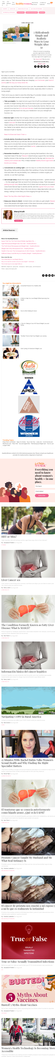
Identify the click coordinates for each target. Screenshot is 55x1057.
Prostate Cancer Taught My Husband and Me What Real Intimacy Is (26, 859)
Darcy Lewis (7, 587)
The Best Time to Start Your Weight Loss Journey (34, 336)
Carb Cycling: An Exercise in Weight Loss (31, 348)
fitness (3, 268)
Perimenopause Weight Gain (38, 443)
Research (25, 156)
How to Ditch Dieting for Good (29, 311)
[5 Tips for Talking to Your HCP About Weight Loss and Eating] (11, 328)
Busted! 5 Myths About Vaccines (19, 1004)
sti (2, 969)
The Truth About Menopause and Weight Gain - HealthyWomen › (20, 246)
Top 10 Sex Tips (31, 442)
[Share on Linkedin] (44, 66)
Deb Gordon (7, 722)
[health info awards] (29, 426)
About (48, 3)
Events (5, 8)
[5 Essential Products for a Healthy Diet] (11, 290)
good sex (12, 8)
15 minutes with (6, 775)
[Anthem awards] (29, 404)
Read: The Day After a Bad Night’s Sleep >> (18, 196)
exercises (12, 122)
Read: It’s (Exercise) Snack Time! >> (15, 134)
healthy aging (28, 266)
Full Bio (17, 220)
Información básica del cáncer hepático (24, 671)
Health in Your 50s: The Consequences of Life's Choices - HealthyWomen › (23, 251)
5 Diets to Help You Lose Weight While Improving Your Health (35, 299)
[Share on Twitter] (38, 66)
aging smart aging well (11, 268)
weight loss (29, 22)
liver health (5, 589)
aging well (15, 266)
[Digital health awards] (29, 367)
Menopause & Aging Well (41, 61)
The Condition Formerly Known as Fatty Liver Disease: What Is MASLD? (27, 626)
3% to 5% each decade (26, 108)
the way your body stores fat (18, 82)
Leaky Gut (39, 442)
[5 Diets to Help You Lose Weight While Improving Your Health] (11, 303)
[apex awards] (29, 385)
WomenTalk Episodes (9, 12)
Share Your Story (32, 12)
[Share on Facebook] (35, 66)
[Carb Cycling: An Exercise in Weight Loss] (11, 353)
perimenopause (37, 266)
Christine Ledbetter (9, 868)
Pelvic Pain (15, 443)
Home (23, 22)
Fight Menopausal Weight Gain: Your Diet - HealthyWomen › (19, 243)
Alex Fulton (7, 635)
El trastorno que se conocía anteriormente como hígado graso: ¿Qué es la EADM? (25, 811)
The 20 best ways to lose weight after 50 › (12, 264)
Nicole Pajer (7, 773)
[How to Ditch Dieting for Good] (11, 315)
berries (33, 146)
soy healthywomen (36, 8)
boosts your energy (10, 163)
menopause (22, 266)
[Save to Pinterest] (41, 66)
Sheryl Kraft (39, 59)
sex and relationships (7, 870)
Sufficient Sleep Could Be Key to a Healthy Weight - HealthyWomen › (21, 253)
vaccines (4, 1013)
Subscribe (21, 12)
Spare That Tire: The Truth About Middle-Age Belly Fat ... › (18, 241)
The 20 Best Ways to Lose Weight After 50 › (12, 259)
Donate (42, 12)
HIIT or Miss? (9, 536)
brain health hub (23, 8)
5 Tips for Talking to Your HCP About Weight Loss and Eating (35, 324)
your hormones (40, 80)
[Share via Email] (47, 66)
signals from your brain (46, 187)
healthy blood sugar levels (44, 160)
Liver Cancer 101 (10, 580)
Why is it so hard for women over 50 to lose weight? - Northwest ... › (18, 261)
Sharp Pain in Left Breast (9, 442)
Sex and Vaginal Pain (24, 443)
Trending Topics (8, 440)
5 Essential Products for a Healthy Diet (31, 285)
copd (2, 724)
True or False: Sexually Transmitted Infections (27, 961)
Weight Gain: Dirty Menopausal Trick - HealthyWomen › (17, 248)
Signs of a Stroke (21, 442)
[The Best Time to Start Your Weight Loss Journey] (11, 340)
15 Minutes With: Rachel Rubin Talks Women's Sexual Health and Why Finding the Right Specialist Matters (27, 763)
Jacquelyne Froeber (9, 542)
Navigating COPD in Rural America (21, 716)
